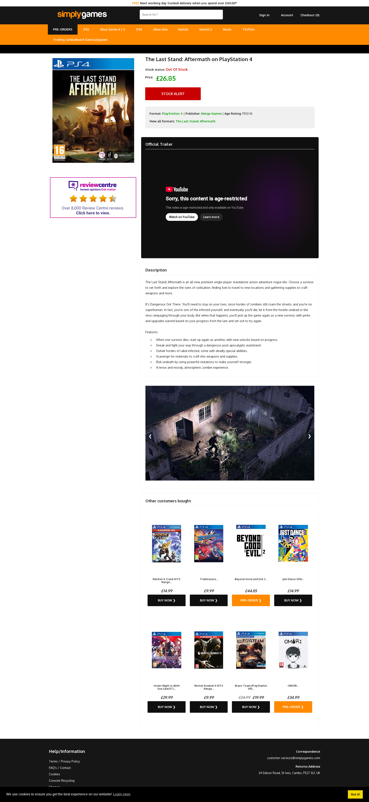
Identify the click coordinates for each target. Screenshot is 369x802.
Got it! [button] (355, 794)
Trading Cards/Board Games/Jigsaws (80, 39)
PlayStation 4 (172, 113)
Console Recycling (62, 780)
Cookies (54, 774)
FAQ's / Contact (60, 768)
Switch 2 (205, 29)
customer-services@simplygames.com (293, 758)
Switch (183, 29)
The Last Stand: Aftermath (195, 121)
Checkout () (309, 15)
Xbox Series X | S (112, 29)
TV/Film (249, 29)
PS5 (86, 29)
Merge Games (211, 113)
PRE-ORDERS (62, 29)
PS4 (139, 29)
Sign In (264, 15)
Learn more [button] (121, 794)
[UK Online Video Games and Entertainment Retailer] (82, 15)
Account (287, 15)
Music (227, 29)
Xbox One (160, 29)
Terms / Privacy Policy (64, 761)
